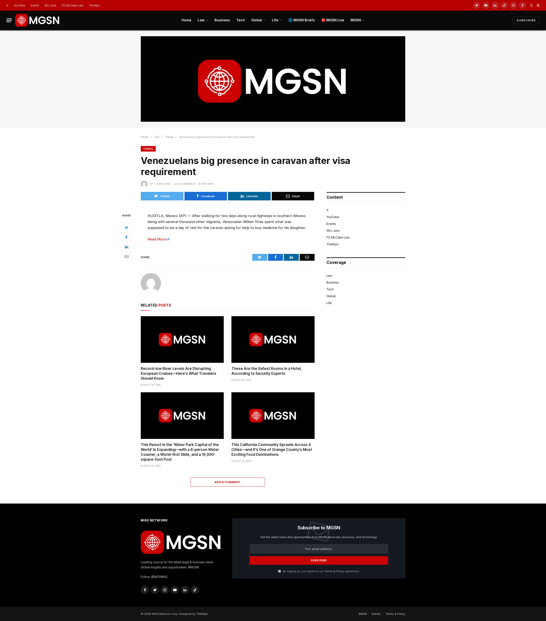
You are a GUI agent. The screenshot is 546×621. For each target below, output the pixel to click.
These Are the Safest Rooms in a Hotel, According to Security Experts (266, 371)
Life (275, 20)
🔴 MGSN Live (332, 20)
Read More (157, 239)
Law (201, 20)
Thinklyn (94, 5)
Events (35, 5)
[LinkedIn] (126, 247)
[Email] (126, 256)
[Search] (538, 5)
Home (186, 20)
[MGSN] (37, 20)
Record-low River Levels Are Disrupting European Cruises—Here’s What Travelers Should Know (178, 373)
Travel (148, 148)
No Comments (187, 183)
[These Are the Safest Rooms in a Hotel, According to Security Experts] (272, 339)
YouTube (19, 5)
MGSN (356, 20)
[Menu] (9, 20)
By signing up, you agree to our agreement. (321, 571)
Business (222, 20)
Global (256, 20)
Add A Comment (228, 482)
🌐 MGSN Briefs (301, 20)
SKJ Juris (50, 5)
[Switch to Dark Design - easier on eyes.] (531, 5)
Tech (240, 20)
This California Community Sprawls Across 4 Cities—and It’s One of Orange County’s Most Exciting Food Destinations (271, 450)
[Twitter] (126, 227)
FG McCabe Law (72, 5)
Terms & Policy (334, 571)
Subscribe (526, 20)
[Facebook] (126, 237)
